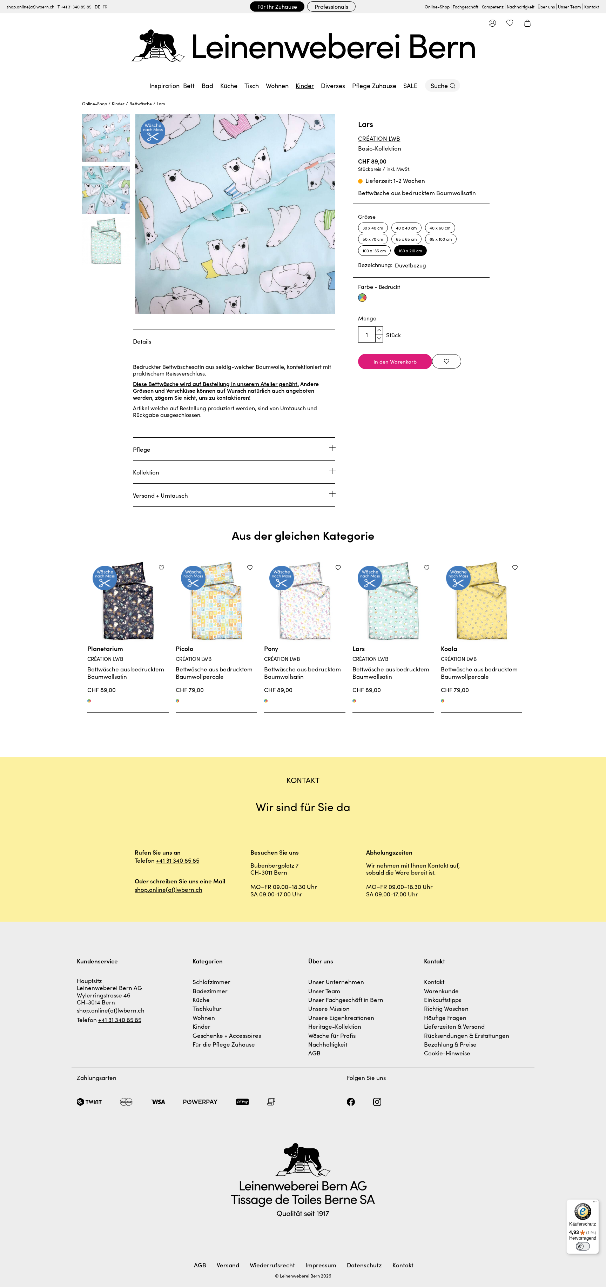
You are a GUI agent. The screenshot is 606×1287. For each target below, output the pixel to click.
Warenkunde (441, 991)
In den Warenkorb (395, 361)
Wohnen (204, 1017)
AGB (314, 1053)
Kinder (201, 1026)
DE (97, 6)
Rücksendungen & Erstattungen (466, 1035)
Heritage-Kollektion (334, 1026)
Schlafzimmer (211, 981)
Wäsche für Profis (332, 1035)
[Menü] (595, 1203)
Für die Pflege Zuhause (224, 1044)
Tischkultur (207, 1008)
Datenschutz (364, 1265)
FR (105, 6)
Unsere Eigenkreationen (341, 1017)
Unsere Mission (329, 1008)
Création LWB (379, 138)
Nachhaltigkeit (520, 6)
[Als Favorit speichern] (446, 361)
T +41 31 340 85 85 (75, 6)
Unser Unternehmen (336, 981)
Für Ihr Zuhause (277, 6)
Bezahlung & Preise (450, 1044)
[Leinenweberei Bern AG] (303, 45)
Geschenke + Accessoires (227, 1035)
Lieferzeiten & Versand (454, 1026)
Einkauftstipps (442, 999)
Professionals (331, 6)
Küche (201, 999)
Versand (228, 1265)
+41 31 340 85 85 (177, 860)
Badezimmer (210, 991)
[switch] (583, 1246)
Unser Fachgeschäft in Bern (345, 999)
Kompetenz (493, 6)
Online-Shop (437, 6)
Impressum (320, 1265)
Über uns (546, 6)
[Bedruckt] (89, 701)
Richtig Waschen (446, 1008)
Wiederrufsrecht (272, 1265)
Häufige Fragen (445, 1017)
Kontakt (591, 6)
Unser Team (569, 6)
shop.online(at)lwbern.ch (30, 6)
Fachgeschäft (465, 6)
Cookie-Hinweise (447, 1053)
